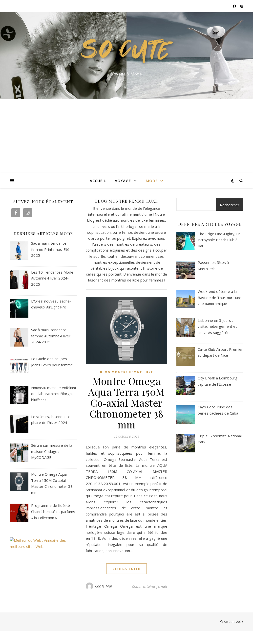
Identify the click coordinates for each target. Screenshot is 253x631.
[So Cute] (126, 51)
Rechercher (229, 204)
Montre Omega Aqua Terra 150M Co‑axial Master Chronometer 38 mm (126, 402)
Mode (152, 180)
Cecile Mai (103, 586)
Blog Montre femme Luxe (126, 372)
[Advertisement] (126, 136)
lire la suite (126, 568)
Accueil (98, 180)
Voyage (123, 180)
